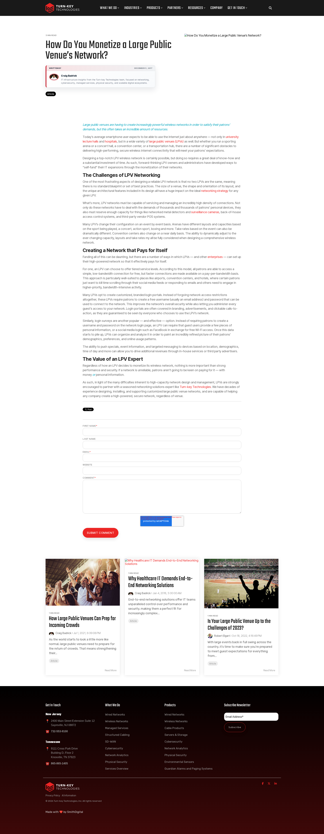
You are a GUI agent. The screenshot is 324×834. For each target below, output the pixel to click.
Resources (195, 8)
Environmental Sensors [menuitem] (179, 762)
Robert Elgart (221, 635)
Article (50, 93)
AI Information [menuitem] (69, 795)
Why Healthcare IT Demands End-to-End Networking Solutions (160, 582)
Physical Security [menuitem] (116, 762)
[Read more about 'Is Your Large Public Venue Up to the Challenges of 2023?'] (241, 583)
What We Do (108, 8)
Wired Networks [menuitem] (115, 714)
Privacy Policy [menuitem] (53, 795)
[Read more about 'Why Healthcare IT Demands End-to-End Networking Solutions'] (162, 562)
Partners (174, 8)
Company (216, 8)
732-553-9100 (59, 731)
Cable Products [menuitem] (174, 728)
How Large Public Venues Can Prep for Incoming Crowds (82, 622)
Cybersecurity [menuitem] (114, 748)
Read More (110, 670)
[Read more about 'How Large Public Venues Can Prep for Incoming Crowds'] (83, 582)
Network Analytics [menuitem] (116, 755)
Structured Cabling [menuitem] (117, 734)
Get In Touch (236, 8)
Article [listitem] (54, 660)
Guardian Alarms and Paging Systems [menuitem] (188, 768)
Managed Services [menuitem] (116, 728)
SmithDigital (75, 812)
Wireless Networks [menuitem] (116, 721)
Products (153, 8)
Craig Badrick (69, 75)
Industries (131, 8)
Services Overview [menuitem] (116, 768)
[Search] (270, 8)
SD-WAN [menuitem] (110, 741)
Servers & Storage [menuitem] (176, 734)
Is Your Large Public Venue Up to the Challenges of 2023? (239, 625)
